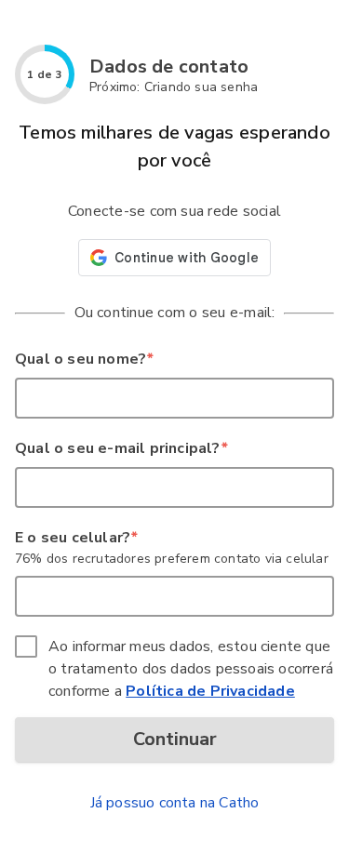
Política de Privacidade (210, 691)
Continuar (175, 739)
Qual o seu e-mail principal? (121, 448)
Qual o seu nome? (84, 359)
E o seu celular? (76, 537)
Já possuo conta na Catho (175, 803)
